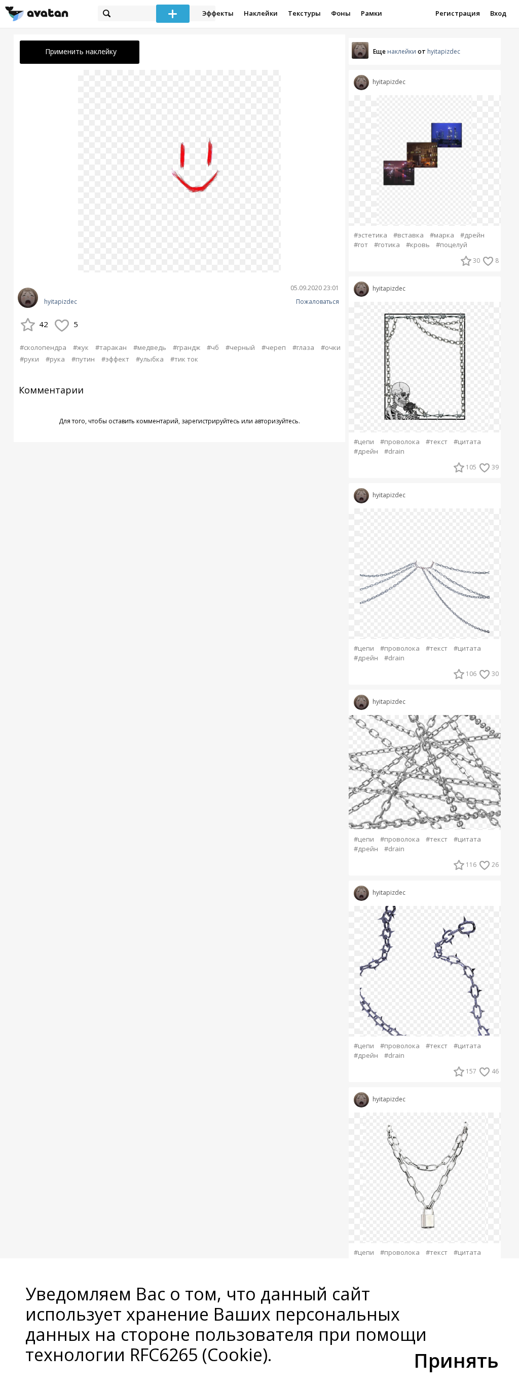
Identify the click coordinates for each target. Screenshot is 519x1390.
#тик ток (184, 359)
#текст (437, 442)
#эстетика (370, 235)
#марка (442, 235)
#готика (387, 245)
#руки (29, 359)
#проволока (400, 442)
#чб (213, 347)
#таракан (111, 347)
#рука (55, 359)
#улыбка (150, 359)
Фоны (341, 13)
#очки (331, 347)
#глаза (303, 347)
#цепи (364, 442)
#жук (81, 347)
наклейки (401, 51)
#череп (274, 347)
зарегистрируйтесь (210, 421)
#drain (394, 451)
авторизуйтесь (276, 421)
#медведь (149, 347)
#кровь (418, 245)
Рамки (371, 13)
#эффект (115, 359)
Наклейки (261, 13)
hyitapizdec (60, 302)
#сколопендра (43, 347)
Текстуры (304, 13)
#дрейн (472, 235)
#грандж (186, 347)
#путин (83, 359)
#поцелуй (451, 245)
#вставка (408, 235)
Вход (498, 13)
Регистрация (457, 13)
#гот (361, 245)
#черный (240, 347)
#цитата (467, 442)
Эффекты (218, 13)
